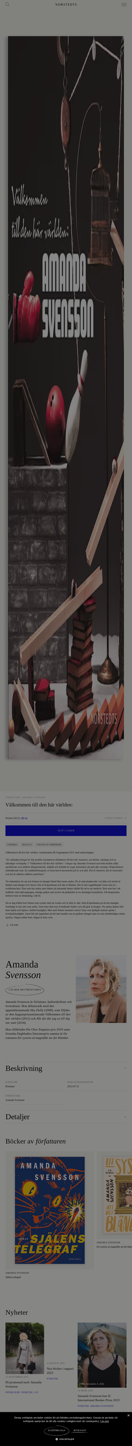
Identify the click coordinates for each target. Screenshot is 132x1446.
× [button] (128, 1415)
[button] (66, 1439)
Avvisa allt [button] (79, 1430)
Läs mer (105, 1421)
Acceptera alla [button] (56, 1430)
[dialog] (66, 723)
